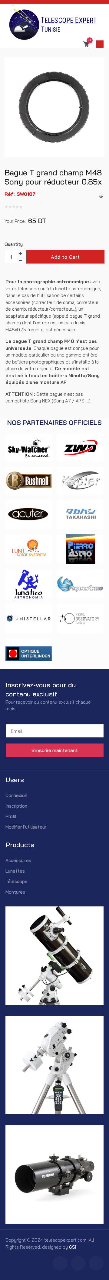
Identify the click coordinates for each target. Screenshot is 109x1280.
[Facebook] (60, 1263)
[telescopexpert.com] (52, 22)
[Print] (100, 196)
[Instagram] (78, 1263)
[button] (100, 44)
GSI (72, 1247)
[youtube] (96, 1263)
